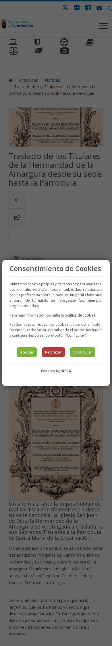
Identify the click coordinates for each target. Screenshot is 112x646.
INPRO (66, 370)
